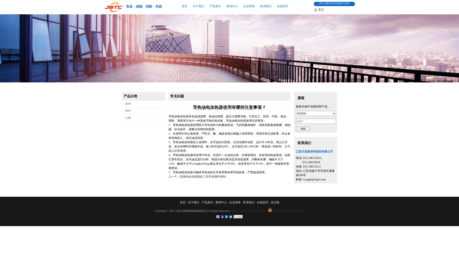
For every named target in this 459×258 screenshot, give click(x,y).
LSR (128, 117)
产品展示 (215, 6)
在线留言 (282, 6)
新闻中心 (232, 6)
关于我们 (198, 6)
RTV (128, 110)
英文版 (275, 202)
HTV (129, 103)
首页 (184, 6)
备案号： (249, 211)
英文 (321, 9)
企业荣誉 (249, 6)
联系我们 (266, 6)
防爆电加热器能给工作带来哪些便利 (203, 176)
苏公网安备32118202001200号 (288, 211)
